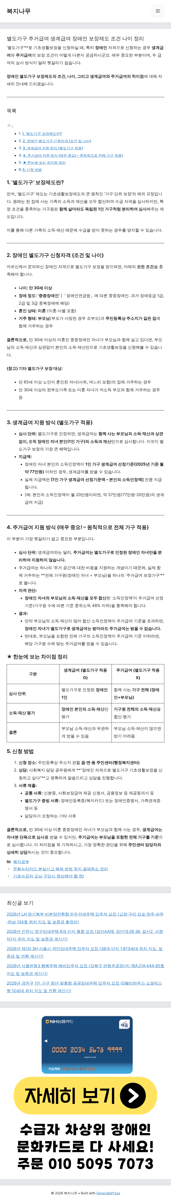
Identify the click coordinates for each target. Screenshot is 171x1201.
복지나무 (19, 11)
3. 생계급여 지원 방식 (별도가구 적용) (53, 148)
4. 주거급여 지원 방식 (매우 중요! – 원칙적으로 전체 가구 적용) (73, 155)
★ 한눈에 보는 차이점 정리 (44, 162)
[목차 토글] (10, 126)
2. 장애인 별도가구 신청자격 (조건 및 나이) (57, 141)
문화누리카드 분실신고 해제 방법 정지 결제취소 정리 (60, 869)
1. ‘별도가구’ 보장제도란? (42, 133)
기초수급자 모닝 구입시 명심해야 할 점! (48, 876)
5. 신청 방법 (32, 169)
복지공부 (21, 861)
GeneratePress (108, 1193)
